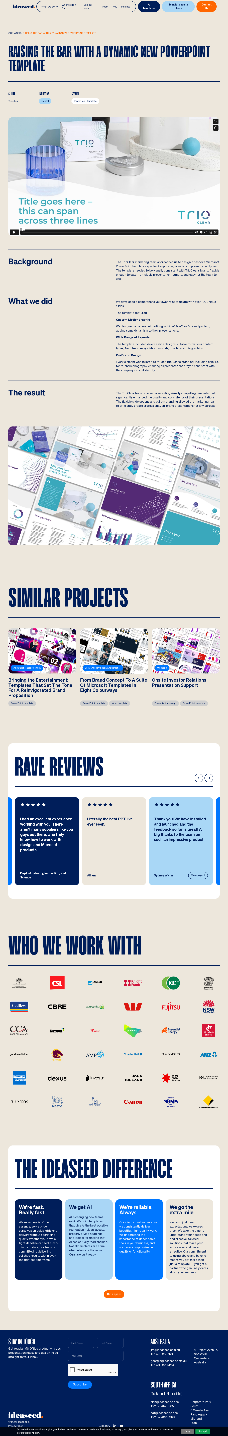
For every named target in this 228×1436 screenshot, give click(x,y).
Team (105, 6)
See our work (88, 6)
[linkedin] (115, 1426)
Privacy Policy (15, 1425)
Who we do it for (69, 6)
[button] (50, 6)
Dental (45, 101)
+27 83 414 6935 (162, 1406)
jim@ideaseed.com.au (165, 1350)
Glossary (104, 1426)
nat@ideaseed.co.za (164, 1413)
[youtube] (122, 1426)
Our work (14, 33)
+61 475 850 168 (162, 1354)
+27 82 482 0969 (163, 1417)
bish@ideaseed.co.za (165, 1402)
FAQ (115, 6)
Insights (125, 6)
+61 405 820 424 (162, 1365)
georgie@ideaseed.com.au (169, 1361)
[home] (23, 6)
